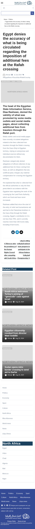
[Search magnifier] (32, 13)
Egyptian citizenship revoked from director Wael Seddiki (16, 333)
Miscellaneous (7, 418)
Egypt (13, 81)
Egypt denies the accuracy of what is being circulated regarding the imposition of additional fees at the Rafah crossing (16, 51)
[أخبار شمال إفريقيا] (24, 2)
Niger (4, 479)
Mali (3, 468)
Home (4, 388)
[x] (4, 505)
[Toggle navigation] (2, 2)
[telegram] (2, 505)
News (4, 428)
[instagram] (9, 505)
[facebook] (7, 505)
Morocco (5, 473)
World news (6, 423)
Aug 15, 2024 (20, 302)
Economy (5, 398)
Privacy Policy (11, 521)
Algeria (4, 463)
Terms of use (22, 521)
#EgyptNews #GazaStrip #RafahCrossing (17, 77)
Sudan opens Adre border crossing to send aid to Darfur (17, 369)
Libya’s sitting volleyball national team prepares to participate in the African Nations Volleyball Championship (23, 249)
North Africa (6, 413)
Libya (4, 453)
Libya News (6, 434)
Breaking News (6, 81)
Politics (19, 81)
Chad (4, 458)
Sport (4, 403)
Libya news (23, 501)
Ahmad (8, 75)
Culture (5, 408)
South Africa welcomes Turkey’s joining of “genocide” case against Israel (17, 295)
